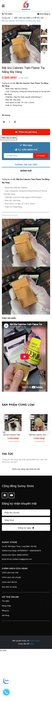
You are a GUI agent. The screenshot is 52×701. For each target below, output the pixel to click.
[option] (44, 33)
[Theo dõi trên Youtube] (11, 495)
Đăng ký (5, 610)
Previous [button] (44, 28)
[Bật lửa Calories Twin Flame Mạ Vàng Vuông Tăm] (39, 422)
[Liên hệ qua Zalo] (6, 681)
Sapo (32, 644)
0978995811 (22, 550)
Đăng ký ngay (25, 528)
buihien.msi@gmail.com (22, 559)
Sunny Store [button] (9, 542)
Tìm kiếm (5, 601)
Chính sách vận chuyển (11, 577)
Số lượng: (6, 115)
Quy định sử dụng (9, 587)
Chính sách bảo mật (10, 572)
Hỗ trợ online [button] (10, 597)
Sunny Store (35, 641)
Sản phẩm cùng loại (18, 404)
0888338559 (22, 555)
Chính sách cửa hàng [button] (15, 568)
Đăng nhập (6, 606)
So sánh (3, 650)
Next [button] (44, 53)
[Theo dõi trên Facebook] (5, 495)
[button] (26, 624)
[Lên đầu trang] (47, 689)
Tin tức (7, 454)
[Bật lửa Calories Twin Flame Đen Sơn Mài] (13, 422)
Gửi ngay (40, 156)
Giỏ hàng (5, 615)
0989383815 (35, 550)
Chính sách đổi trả (9, 582)
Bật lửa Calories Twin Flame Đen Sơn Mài (20, 435)
